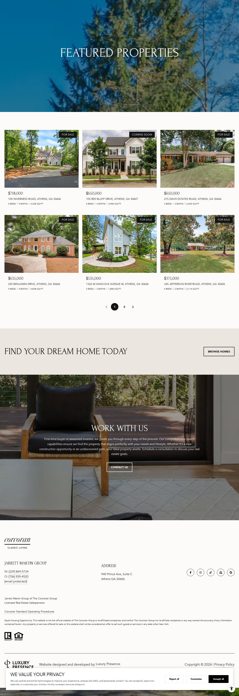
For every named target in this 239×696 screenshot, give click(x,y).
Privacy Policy (224, 664)
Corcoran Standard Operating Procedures (29, 611)
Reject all (174, 679)
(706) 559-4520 (18, 576)
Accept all (218, 679)
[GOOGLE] (231, 572)
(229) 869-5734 (19, 571)
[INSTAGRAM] (200, 572)
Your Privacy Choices (119, 691)
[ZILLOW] (220, 572)
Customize (196, 679)
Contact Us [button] (119, 467)
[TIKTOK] (210, 572)
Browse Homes (219, 351)
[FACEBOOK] (190, 572)
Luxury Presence (108, 664)
